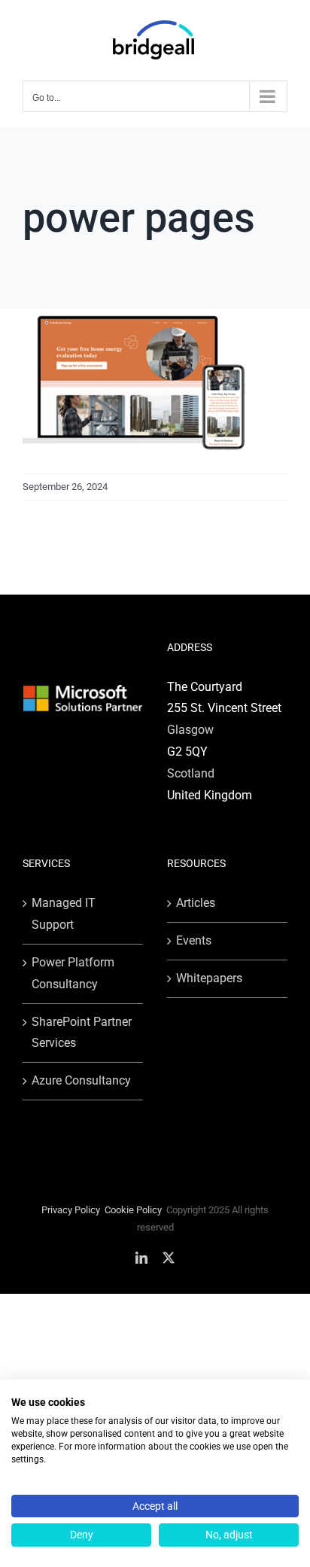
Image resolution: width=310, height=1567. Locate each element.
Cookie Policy (133, 1210)
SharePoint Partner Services (82, 1033)
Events (193, 940)
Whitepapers (209, 978)
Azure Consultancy (81, 1080)
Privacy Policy (70, 1210)
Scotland (190, 773)
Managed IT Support (64, 914)
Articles (195, 903)
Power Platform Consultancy (73, 973)
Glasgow (190, 730)
